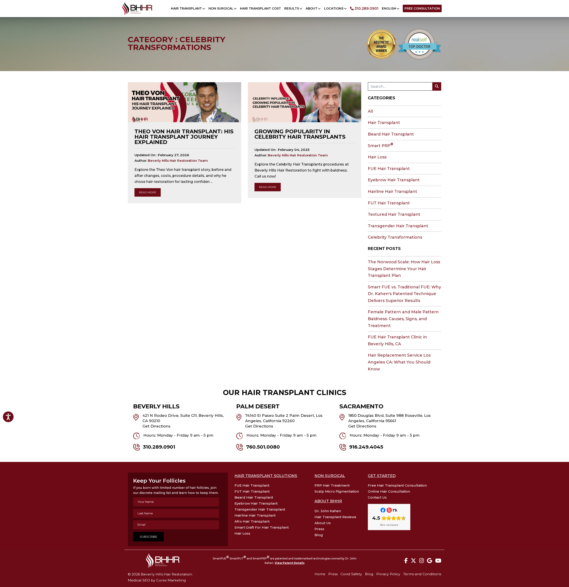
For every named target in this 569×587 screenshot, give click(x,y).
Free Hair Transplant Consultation (397, 485)
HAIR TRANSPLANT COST (260, 8)
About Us (323, 523)
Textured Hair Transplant (394, 214)
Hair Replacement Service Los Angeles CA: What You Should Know (399, 362)
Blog (319, 535)
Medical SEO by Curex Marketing (157, 580)
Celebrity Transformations (395, 237)
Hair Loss (377, 157)
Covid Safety (351, 574)
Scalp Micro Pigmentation (337, 491)
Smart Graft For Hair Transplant (261, 527)
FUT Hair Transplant (389, 203)
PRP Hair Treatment (332, 485)
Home (320, 574)
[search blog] (436, 86)
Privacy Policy (388, 574)
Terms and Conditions (422, 574)
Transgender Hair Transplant (398, 226)
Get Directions (156, 426)
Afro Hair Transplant (252, 521)
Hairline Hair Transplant (392, 191)
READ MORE (147, 192)
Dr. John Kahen (328, 511)
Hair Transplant (384, 122)
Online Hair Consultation (389, 491)
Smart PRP (380, 145)
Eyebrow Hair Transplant (394, 180)
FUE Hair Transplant (389, 168)
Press (319, 529)
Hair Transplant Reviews (335, 517)
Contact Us (377, 497)
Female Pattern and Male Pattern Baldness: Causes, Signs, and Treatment (403, 318)
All (370, 111)
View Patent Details (290, 563)
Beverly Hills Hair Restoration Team (178, 160)
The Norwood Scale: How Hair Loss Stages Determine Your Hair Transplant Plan (404, 269)
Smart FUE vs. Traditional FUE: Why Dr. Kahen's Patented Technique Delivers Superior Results (404, 294)
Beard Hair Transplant (391, 134)
